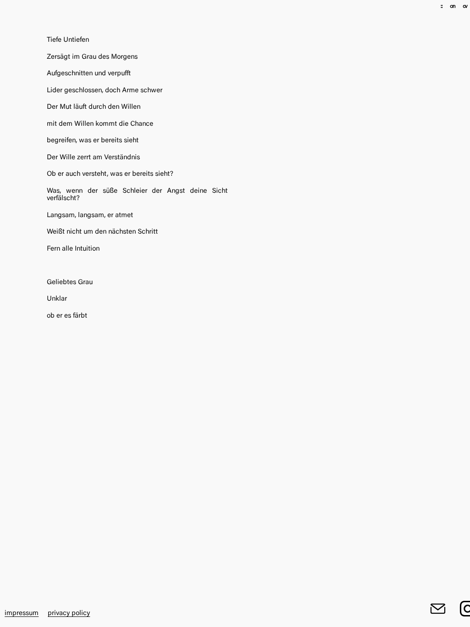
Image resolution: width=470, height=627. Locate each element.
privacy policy (69, 613)
